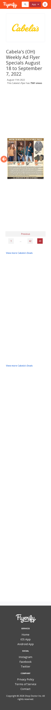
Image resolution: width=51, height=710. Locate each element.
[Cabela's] (25, 28)
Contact (25, 689)
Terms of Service (25, 684)
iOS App (25, 639)
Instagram (25, 657)
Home (25, 634)
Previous (25, 233)
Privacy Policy (25, 679)
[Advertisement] (25, 111)
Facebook (25, 662)
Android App (25, 644)
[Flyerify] (3, 4)
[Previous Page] (4, 159)
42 (30, 241)
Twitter (25, 666)
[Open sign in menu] (45, 4)
